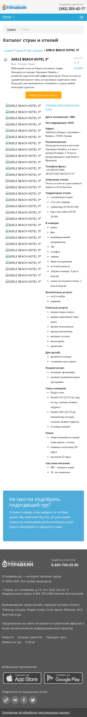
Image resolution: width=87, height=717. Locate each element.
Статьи (30, 642)
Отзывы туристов (30, 637)
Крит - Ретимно (34, 50)
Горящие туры (56, 637)
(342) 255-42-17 (72, 8)
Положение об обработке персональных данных (36, 712)
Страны (8, 50)
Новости (8, 637)
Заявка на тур (11, 642)
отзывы (78, 67)
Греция (19, 50)
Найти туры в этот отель (43, 95)
